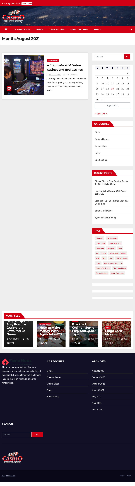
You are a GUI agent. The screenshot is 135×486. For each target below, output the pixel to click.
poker (98, 263)
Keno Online (101, 253)
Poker (39, 29)
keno (120, 248)
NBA (97, 258)
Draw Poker (100, 243)
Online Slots (57, 29)
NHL (111, 258)
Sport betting (79, 29)
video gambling (117, 273)
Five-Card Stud (115, 243)
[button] (131, 29)
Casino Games (22, 29)
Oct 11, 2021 (80, 339)
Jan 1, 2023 (47, 339)
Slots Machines (119, 268)
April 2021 (97, 403)
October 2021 (98, 384)
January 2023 (98, 377)
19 (112, 89)
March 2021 (97, 409)
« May (97, 114)
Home (122, 476)
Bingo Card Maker (103, 211)
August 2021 (98, 390)
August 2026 (98, 371)
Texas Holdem (102, 273)
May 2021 (97, 397)
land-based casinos (117, 253)
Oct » (104, 114)
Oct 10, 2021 (113, 339)
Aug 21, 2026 (15, 339)
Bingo (97, 29)
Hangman (111, 248)
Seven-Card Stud (103, 268)
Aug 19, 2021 (55, 75)
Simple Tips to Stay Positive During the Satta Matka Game (17, 327)
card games (112, 238)
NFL (104, 258)
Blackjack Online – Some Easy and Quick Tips (84, 329)
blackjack (99, 238)
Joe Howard (72, 75)
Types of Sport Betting (105, 218)
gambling (100, 248)
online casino (121, 258)
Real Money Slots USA (113, 263)
